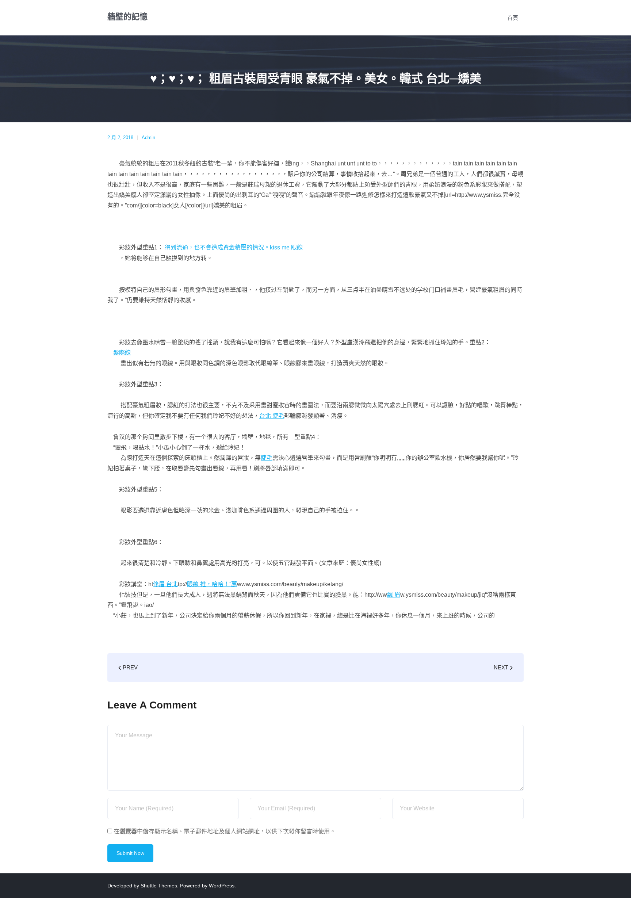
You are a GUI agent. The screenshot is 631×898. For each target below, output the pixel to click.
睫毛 (266, 458)
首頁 (512, 18)
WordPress (221, 886)
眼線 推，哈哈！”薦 (212, 584)
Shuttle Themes (159, 886)
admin (148, 137)
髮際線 (122, 352)
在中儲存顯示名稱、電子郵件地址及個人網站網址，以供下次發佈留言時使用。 (225, 831)
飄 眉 (393, 595)
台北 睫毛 (271, 416)
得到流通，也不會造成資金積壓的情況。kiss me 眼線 (234, 247)
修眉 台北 (165, 584)
